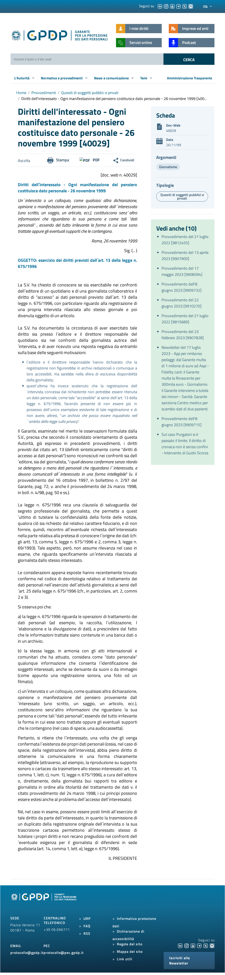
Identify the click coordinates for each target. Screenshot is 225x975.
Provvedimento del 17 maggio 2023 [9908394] (181, 271)
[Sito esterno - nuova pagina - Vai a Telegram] (199, 945)
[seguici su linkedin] (160, 6)
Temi (144, 78)
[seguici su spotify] (191, 6)
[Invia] (188, 59)
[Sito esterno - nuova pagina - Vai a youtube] (193, 945)
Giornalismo (168, 166)
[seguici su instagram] (166, 6)
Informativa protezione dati (134, 922)
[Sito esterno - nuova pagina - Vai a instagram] (186, 945)
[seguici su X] (184, 6)
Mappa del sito (130, 951)
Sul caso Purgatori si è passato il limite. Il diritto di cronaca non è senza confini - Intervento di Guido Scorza (184, 443)
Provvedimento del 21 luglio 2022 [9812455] (185, 240)
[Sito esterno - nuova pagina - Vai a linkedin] (180, 945)
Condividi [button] (127, 160)
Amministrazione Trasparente (189, 78)
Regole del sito (129, 944)
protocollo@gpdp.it (27, 952)
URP (87, 918)
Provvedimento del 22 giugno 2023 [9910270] (181, 303)
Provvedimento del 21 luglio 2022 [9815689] (185, 319)
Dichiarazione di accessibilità (128, 935)
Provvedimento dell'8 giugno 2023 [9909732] (181, 287)
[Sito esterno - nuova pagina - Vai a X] (205, 945)
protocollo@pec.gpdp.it (64, 952)
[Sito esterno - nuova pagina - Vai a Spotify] (212, 945)
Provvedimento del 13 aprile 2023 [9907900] (185, 255)
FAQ (87, 926)
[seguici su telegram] (178, 6)
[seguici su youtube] (172, 6)
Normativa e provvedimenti (62, 78)
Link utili (124, 959)
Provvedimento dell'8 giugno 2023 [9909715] (181, 422)
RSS (86, 933)
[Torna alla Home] (59, 35)
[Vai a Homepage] (44, 901)
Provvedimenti (43, 93)
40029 (171, 130)
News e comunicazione (112, 78)
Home (21, 93)
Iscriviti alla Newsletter (179, 960)
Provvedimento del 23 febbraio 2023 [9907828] (182, 335)
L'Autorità (22, 78)
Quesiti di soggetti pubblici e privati (89, 93)
